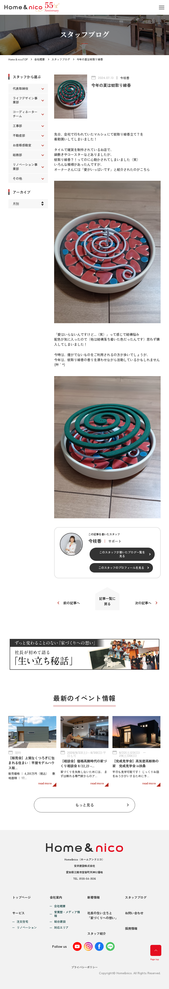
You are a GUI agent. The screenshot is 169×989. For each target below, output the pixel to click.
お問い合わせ (134, 913)
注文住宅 (22, 922)
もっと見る (84, 805)
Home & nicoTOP (18, 59)
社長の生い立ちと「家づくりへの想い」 (102, 915)
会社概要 (39, 59)
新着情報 (93, 897)
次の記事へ (143, 603)
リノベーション (27, 927)
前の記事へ (71, 603)
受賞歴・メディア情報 (67, 914)
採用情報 (131, 928)
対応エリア (61, 927)
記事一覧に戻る (107, 601)
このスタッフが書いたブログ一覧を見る (122, 554)
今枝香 (124, 78)
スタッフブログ (60, 59)
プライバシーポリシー (84, 967)
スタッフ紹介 (96, 933)
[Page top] (155, 950)
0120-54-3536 (87, 878)
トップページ (21, 897)
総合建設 (60, 922)
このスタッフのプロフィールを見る (121, 567)
